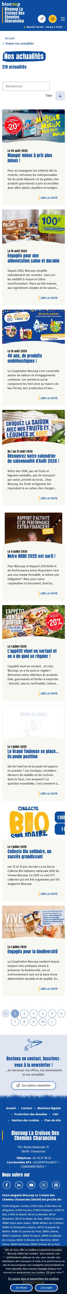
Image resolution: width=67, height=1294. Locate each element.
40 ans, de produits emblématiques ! (28, 358)
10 (43, 1022)
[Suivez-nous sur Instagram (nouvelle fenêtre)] (43, 1185)
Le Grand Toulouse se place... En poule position (33, 754)
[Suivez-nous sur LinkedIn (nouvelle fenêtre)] (18, 1185)
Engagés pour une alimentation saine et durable (33, 258)
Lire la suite (50, 197)
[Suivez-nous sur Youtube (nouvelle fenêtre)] (31, 1185)
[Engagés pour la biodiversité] (33, 924)
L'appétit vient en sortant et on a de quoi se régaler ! (32, 654)
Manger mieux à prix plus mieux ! (30, 158)
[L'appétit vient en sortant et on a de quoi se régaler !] (33, 623)
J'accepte (46, 1287)
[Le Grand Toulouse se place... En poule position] (33, 723)
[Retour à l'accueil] (11, 4)
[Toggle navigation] (63, 20)
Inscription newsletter (36, 1085)
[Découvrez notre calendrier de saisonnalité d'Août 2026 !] (33, 428)
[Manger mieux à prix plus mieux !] (33, 127)
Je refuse (21, 1287)
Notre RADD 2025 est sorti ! (31, 556)
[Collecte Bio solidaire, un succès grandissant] (33, 823)
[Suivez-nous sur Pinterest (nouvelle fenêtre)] (55, 1185)
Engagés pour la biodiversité (33, 951)
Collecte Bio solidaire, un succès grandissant (29, 854)
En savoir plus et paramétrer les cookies (33, 1278)
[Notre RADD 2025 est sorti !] (33, 528)
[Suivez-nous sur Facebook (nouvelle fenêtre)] (6, 1185)
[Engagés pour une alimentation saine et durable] (33, 227)
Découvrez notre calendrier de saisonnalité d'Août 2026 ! (33, 458)
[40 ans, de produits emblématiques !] (33, 328)
